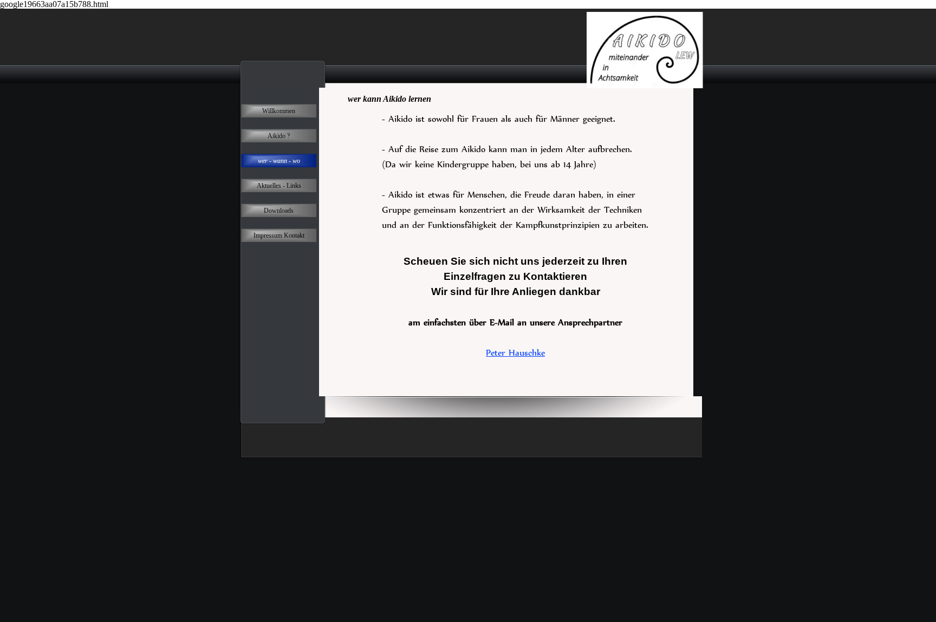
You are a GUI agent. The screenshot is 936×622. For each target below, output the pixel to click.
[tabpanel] (515, 179)
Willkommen (278, 111)
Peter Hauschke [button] (515, 352)
